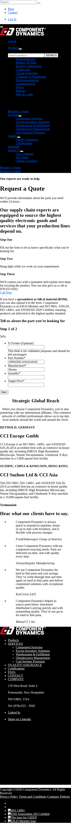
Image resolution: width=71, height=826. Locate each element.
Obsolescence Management (33, 129)
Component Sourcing (29, 118)
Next (4, 392)
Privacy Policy (9, 796)
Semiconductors (26, 59)
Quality (12, 136)
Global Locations (26, 161)
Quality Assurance (27, 139)
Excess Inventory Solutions (33, 122)
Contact (13, 12)
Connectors (23, 69)
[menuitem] (39, 79)
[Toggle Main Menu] (1, 27)
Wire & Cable (24, 94)
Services (13, 115)
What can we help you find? (25, 51)
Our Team (22, 157)
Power (20, 87)
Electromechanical (27, 80)
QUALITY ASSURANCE (25, 665)
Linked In (14, 712)
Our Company (25, 153)
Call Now (6, 292)
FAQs (11, 672)
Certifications (24, 143)
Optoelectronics (25, 83)
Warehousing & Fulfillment (33, 125)
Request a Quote (18, 111)
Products (13, 48)
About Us (14, 150)
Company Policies (58, 796)
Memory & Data (26, 62)
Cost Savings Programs (30, 132)
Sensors (20, 91)
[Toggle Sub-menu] (20, 49)
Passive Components (29, 66)
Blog (11, 9)
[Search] (38, 3)
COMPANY (16, 679)
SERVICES (15, 643)
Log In (12, 19)
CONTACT (15, 675)
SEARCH (51, 55)
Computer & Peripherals (31, 76)
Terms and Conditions (32, 796)
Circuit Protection (27, 73)
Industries (14, 146)
